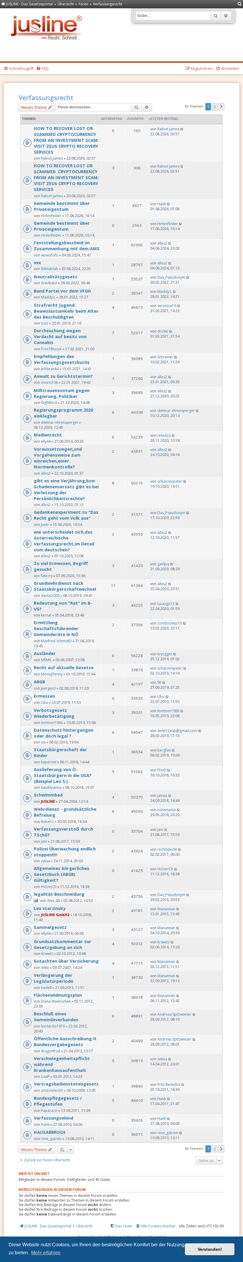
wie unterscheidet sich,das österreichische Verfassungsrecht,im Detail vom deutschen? (64, 541)
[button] (221, 106)
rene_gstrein (51, 1138)
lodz (44, 323)
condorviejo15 (169, 623)
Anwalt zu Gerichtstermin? (63, 376)
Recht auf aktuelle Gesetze (64, 667)
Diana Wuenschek (56, 1001)
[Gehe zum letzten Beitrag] (182, 128)
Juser (45, 524)
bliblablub (49, 268)
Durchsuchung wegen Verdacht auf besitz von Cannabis (60, 336)
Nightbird (49, 402)
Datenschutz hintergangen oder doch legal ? (63, 733)
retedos (164, 435)
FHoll (161, 770)
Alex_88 (53, 900)
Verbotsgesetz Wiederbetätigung (54, 713)
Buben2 (47, 821)
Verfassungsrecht (46, 97)
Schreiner (165, 356)
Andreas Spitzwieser (174, 1014)
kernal (46, 615)
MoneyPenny (52, 674)
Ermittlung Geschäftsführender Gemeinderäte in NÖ (56, 628)
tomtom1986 (52, 722)
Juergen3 (48, 688)
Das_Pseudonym (171, 277)
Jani (44, 841)
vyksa (45, 860)
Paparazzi (49, 1110)
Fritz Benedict (168, 1084)
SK (159, 682)
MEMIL (46, 659)
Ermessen (44, 696)
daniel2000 (50, 595)
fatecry (46, 575)
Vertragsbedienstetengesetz (66, 1084)
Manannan (166, 908)
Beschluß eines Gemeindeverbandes (56, 1016)
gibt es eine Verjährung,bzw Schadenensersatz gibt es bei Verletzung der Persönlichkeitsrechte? (66, 489)
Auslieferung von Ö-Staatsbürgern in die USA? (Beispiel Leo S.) (63, 775)
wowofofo (49, 255)
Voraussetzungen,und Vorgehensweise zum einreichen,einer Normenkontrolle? (58, 458)
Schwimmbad (48, 795)
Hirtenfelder (51, 215)
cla (43, 742)
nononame (166, 809)
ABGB (39, 682)
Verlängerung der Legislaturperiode (53, 978)
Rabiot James (52, 158)
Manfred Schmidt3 (56, 640)
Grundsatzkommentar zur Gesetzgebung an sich (62, 944)
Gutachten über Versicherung (66, 961)
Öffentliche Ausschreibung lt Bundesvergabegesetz (65, 1041)
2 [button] (215, 106)
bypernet (48, 762)
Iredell (46, 987)
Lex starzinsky (49, 908)
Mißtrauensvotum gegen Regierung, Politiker (61, 393)
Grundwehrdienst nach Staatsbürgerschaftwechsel (65, 586)
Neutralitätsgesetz (55, 277)
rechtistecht (167, 849)
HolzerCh (49, 886)
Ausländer (45, 653)
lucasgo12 (166, 603)
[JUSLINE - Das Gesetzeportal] (46, 26)
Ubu (44, 702)
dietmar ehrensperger (59, 422)
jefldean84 (50, 368)
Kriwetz (47, 953)
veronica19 (166, 305)
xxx (37, 262)
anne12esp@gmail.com (177, 730)
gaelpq (163, 563)
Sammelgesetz (50, 927)
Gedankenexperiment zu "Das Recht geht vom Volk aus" (66, 515)
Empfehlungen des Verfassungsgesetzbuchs (61, 359)
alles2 (162, 243)
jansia (162, 795)
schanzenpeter (169, 481)
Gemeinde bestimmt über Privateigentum (62, 206)
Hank (161, 203)
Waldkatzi (49, 282)
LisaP (45, 1076)
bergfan (164, 750)
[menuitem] (239, 4)
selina (162, 1059)
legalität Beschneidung (59, 894)
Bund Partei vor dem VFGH (62, 291)
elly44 (46, 441)
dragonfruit (50, 1051)
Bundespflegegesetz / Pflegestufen (58, 1101)
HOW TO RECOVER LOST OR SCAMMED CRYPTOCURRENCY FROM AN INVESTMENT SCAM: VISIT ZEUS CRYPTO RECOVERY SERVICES (66, 140)
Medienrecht (48, 435)
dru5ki (162, 331)
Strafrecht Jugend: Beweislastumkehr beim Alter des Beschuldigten (66, 311)
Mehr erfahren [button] (45, 1252)
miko (45, 967)
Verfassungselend (53, 1118)
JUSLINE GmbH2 (55, 914)
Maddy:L (48, 297)
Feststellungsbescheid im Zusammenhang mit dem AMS (67, 245)
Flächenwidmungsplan (58, 995)
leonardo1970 (53, 1026)
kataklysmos (51, 787)
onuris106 (49, 382)
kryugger (164, 653)
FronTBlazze (51, 348)
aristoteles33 (52, 1090)
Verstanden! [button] (210, 1249)
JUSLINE (48, 801)
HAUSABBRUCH (49, 1132)
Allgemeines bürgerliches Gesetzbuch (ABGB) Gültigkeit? (61, 874)
